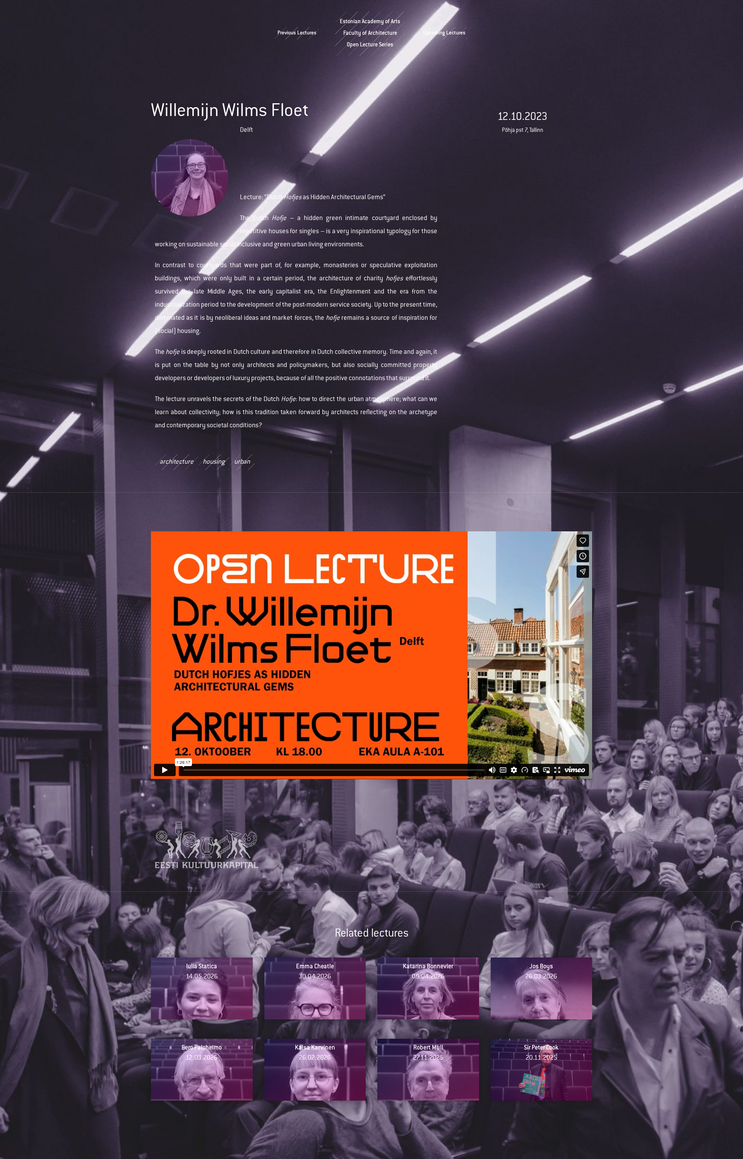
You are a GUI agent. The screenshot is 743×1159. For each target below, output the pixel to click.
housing (214, 462)
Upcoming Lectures (444, 33)
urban (242, 462)
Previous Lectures (297, 33)
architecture (176, 462)
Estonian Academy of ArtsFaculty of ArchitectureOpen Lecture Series (370, 33)
